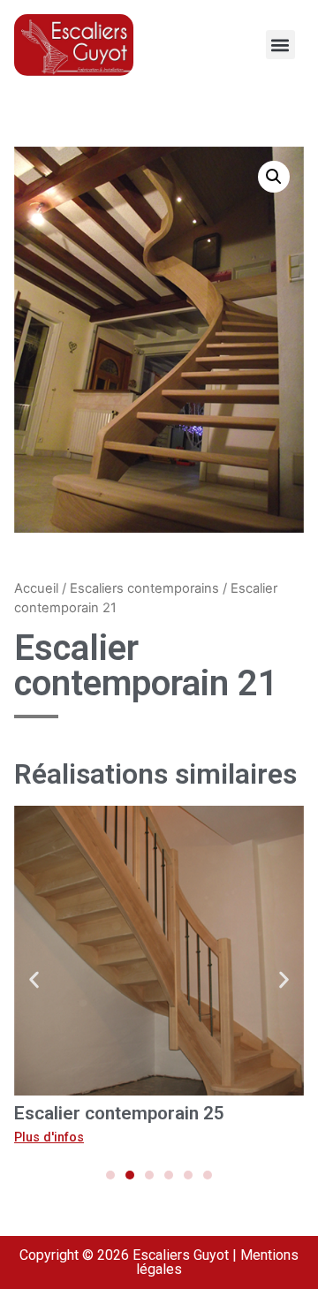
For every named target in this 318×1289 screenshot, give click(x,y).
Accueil (36, 588)
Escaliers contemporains (144, 588)
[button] (280, 44)
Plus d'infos (49, 1137)
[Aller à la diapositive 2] (129, 1175)
